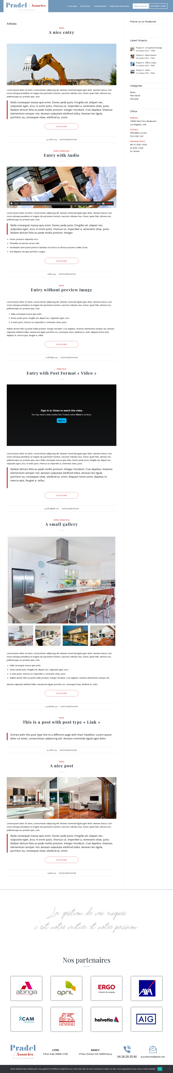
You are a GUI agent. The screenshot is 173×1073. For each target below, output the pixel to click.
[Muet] (103, 203)
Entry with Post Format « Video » (62, 373)
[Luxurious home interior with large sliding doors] (103, 635)
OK (160, 1069)
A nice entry (61, 32)
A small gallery (61, 524)
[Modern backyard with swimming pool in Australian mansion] (75, 635)
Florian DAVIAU (70, 139)
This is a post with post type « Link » (61, 722)
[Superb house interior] (48, 635)
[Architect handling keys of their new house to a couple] (61, 187)
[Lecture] (11, 203)
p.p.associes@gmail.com (153, 1057)
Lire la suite (61, 126)
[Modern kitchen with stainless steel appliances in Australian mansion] (61, 580)
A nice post (61, 765)
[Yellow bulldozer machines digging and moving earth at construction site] (61, 64)
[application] (61, 203)
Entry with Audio (61, 155)
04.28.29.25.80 (127, 1056)
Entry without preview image (61, 289)
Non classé (135, 95)
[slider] (110, 203)
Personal (65, 151)
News (61, 28)
